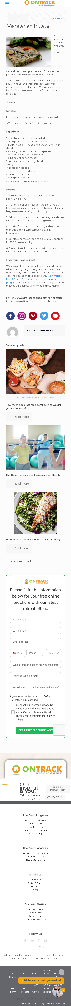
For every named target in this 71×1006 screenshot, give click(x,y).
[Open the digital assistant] (57, 991)
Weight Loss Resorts (46, 988)
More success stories (35, 919)
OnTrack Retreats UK (40, 330)
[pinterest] (39, 940)
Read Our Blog (36, 946)
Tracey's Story (35, 909)
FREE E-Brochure (57, 788)
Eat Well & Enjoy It (35, 827)
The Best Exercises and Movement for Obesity (33, 475)
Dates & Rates (35, 883)
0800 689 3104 (30, 798)
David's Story (35, 916)
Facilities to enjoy (35, 856)
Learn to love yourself (35, 830)
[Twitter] (32, 940)
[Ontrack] (39, 5)
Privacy (26, 1003)
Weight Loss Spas (47, 973)
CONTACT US (55, 797)
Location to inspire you (35, 853)
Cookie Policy (38, 1003)
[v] (46, 940)
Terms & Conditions (55, 1003)
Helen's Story (36, 912)
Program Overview (35, 820)
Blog (35, 889)
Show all (59, 18)
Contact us (35, 886)
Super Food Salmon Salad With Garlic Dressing (33, 539)
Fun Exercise (35, 823)
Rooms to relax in (35, 860)
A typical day (35, 833)
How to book (35, 879)
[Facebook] (25, 940)
